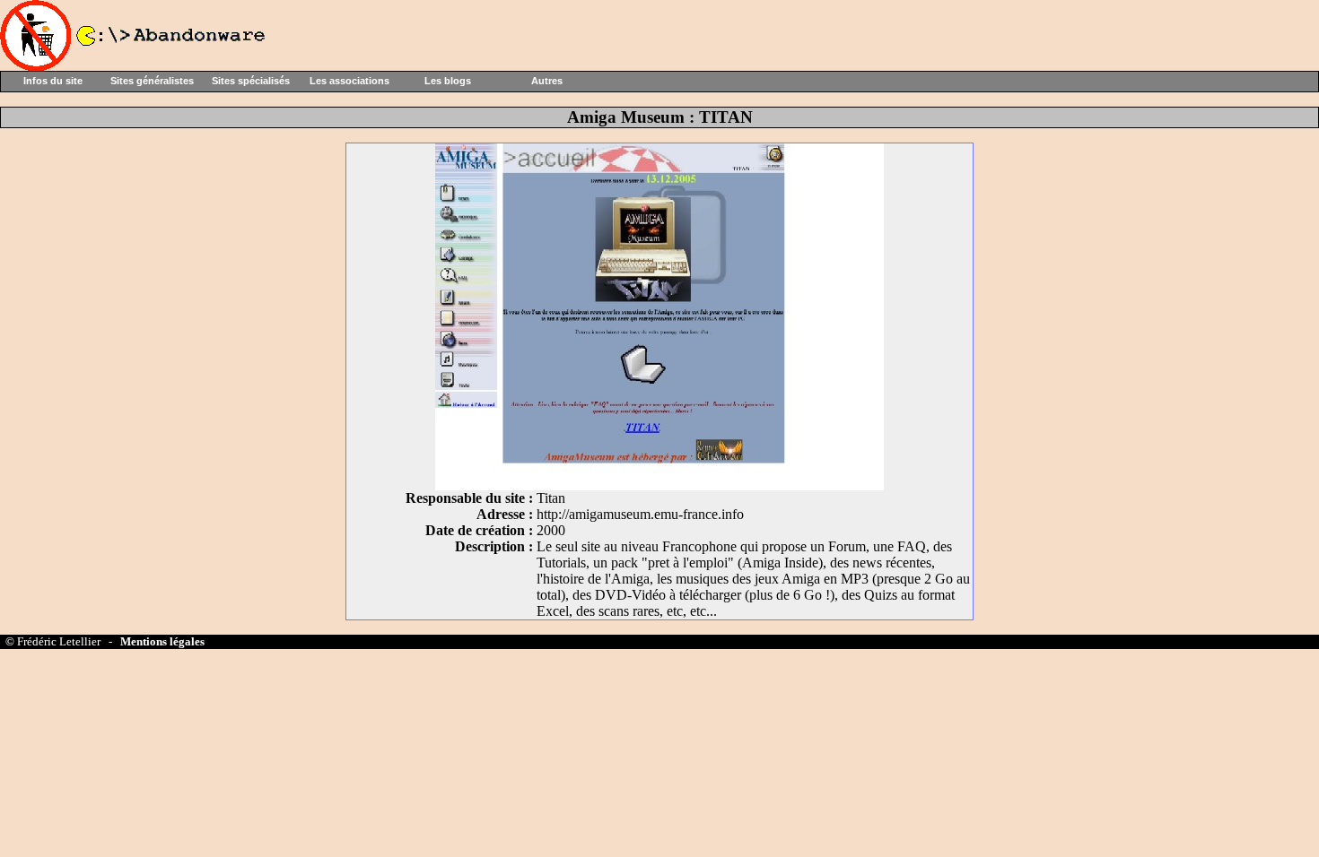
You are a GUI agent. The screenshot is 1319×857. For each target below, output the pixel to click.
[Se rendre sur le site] (659, 485)
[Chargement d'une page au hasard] (134, 66)
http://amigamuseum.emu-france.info (640, 514)
